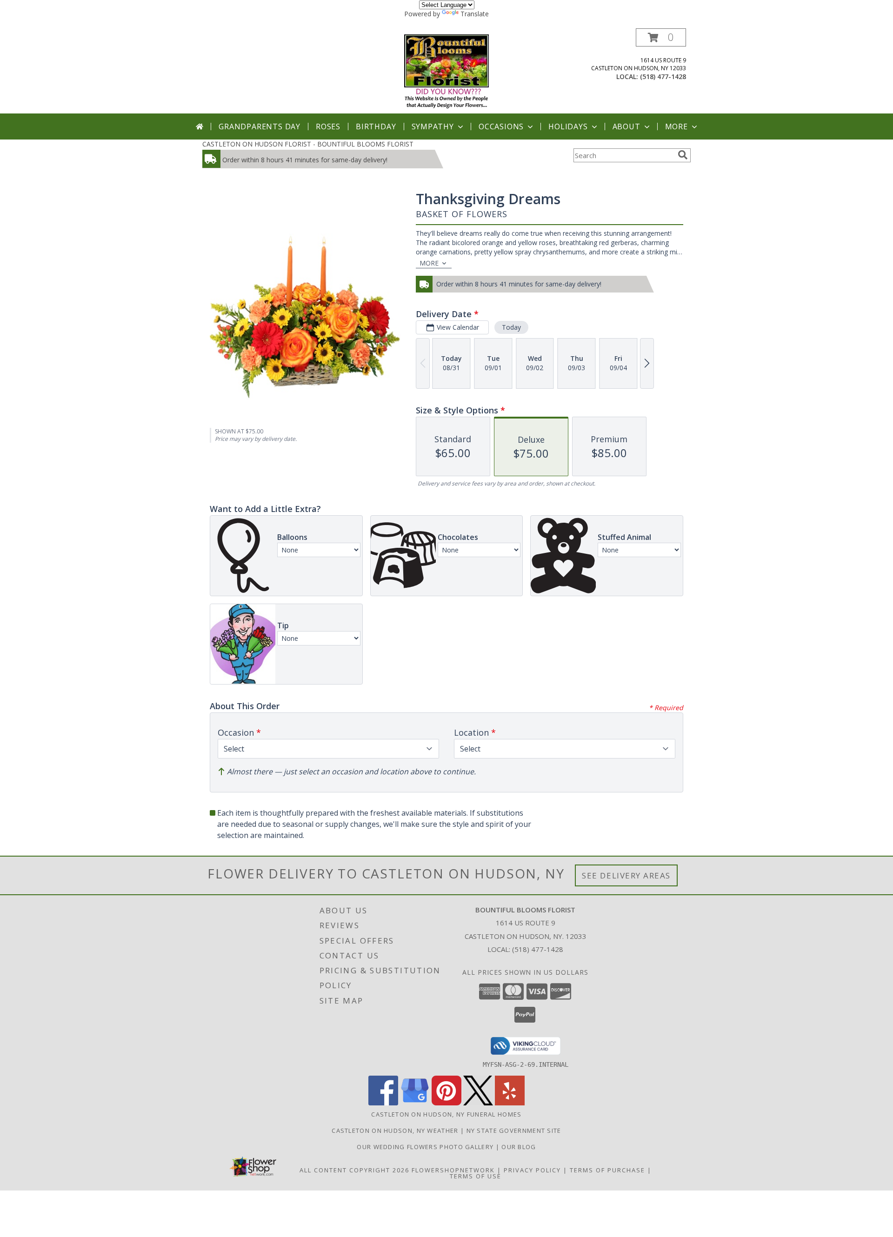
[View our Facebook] (383, 1102)
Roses (328, 126)
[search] (682, 155)
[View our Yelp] (510, 1102)
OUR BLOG (518, 1147)
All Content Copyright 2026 (354, 1170)
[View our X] (478, 1102)
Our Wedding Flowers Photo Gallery (426, 1147)
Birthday (376, 126)
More (676, 126)
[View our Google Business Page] (415, 1102)
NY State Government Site (513, 1130)
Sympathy (433, 126)
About (626, 126)
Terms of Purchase (607, 1170)
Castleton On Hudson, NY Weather (395, 1130)
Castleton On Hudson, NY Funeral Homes (446, 1114)
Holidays (567, 126)
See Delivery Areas (626, 875)
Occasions (501, 126)
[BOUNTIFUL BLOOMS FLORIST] (447, 71)
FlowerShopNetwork (453, 1170)
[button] (661, 37)
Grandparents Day (259, 126)
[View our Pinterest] (446, 1102)
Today (511, 327)
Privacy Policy (532, 1170)
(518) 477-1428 (663, 76)
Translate (474, 13)
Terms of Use (475, 1176)
